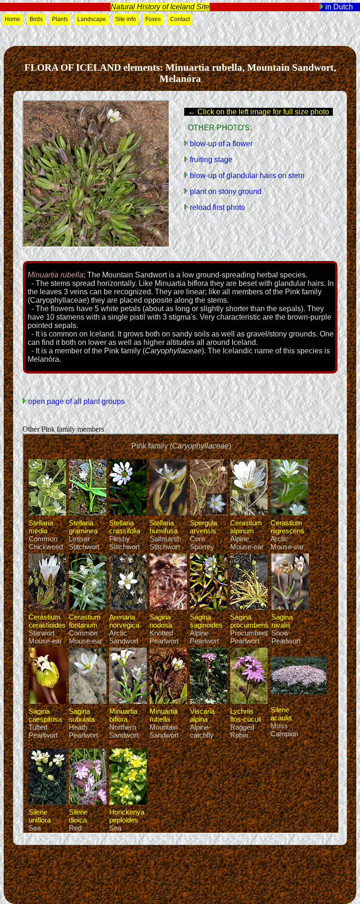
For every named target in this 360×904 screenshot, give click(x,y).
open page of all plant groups (75, 401)
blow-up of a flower (220, 144)
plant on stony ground (225, 191)
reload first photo (216, 207)
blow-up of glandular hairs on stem (246, 175)
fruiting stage (210, 160)
